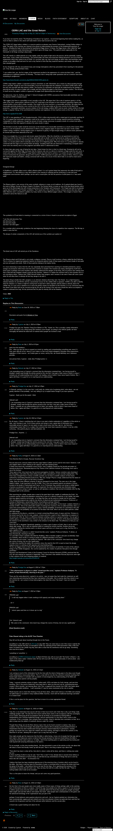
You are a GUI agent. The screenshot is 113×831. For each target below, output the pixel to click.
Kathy (20, 456)
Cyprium (21, 324)
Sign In (85, 1)
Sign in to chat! (97, 829)
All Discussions (8, 23)
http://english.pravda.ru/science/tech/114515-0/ (24, 558)
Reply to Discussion (10, 812)
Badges (83, 827)
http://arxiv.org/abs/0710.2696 (12, 114)
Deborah (21, 368)
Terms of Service (105, 827)
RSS (4, 821)
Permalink (11, 308)
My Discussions (19, 23)
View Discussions (65, 33)
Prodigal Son (23, 33)
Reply (12, 320)
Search (111, 1)
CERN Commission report (27, 657)
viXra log (34, 644)
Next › (34, 815)
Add (82, 24)
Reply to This (8, 298)
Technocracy (51, 33)
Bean (20, 307)
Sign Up (79, 1)
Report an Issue (93, 827)
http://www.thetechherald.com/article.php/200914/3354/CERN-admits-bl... (26, 80)
